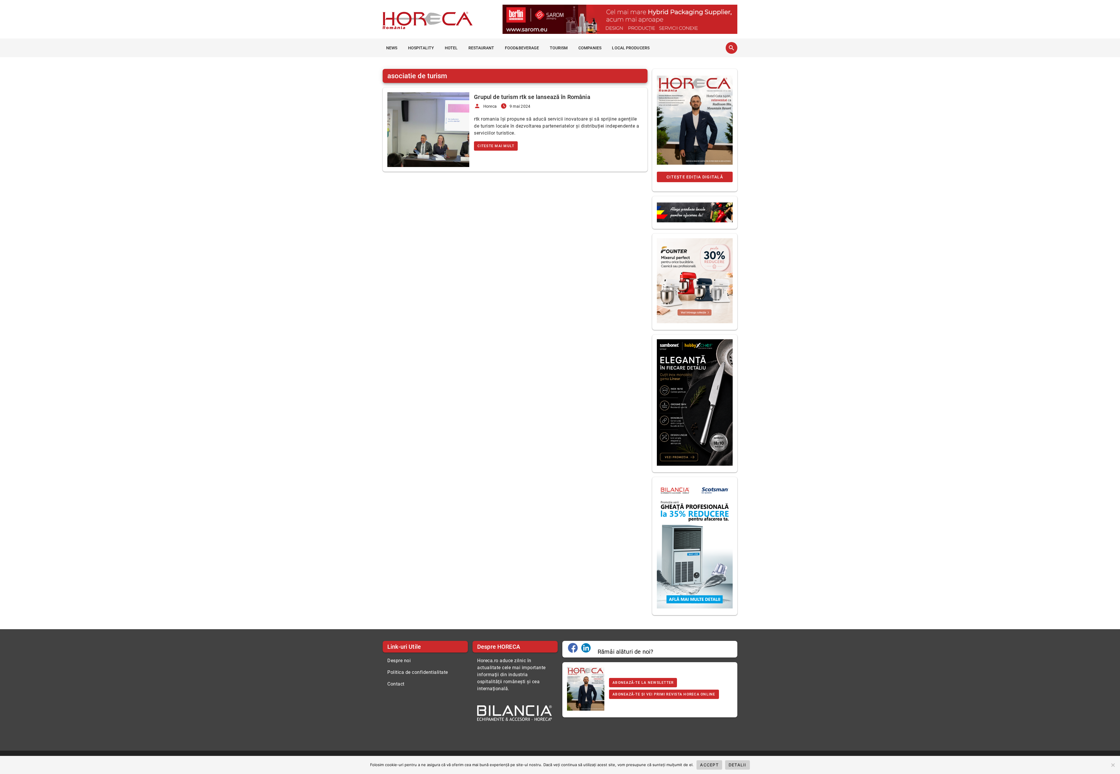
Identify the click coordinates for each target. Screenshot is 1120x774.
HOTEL (451, 48)
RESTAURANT (481, 48)
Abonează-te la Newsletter (642, 683)
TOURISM (559, 48)
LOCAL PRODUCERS (631, 48)
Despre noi (399, 660)
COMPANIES (589, 48)
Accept (709, 764)
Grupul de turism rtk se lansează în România (532, 96)
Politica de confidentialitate (417, 672)
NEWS (391, 48)
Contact (396, 684)
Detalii (737, 764)
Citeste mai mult (495, 146)
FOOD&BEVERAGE (522, 48)
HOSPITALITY (421, 48)
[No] (1113, 765)
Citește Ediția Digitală (694, 177)
